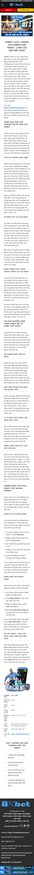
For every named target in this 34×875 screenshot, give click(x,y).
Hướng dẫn (5, 862)
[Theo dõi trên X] (21, 825)
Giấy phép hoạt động (21, 814)
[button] (2, 5)
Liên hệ (26, 821)
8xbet (6, 57)
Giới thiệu (8, 814)
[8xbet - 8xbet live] (17, 5)
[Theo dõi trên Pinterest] (24, 825)
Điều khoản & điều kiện (12, 816)
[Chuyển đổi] (6, 755)
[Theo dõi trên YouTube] (28, 825)
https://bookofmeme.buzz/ (14, 108)
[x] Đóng (28, 867)
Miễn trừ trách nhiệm (13, 821)
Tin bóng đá (16, 862)
